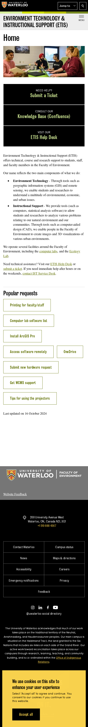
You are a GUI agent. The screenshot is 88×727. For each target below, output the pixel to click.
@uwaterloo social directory (44, 613)
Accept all (26, 714)
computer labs (48, 251)
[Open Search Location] (82, 6)
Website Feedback (15, 494)
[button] (67, 6)
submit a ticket (12, 268)
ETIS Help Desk (61, 264)
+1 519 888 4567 (46, 525)
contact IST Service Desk (39, 273)
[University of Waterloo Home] (15, 6)
